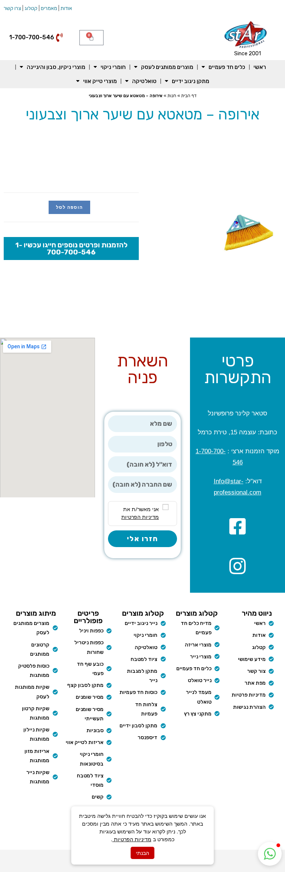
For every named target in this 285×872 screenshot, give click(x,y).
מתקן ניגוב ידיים (190, 81)
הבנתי (142, 852)
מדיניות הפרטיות (131, 839)
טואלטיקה (144, 81)
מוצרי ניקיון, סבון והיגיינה (56, 67)
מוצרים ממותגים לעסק (167, 67)
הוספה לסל (69, 207)
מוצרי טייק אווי (100, 81)
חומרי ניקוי (113, 67)
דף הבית (189, 95)
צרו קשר (12, 8)
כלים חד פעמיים (227, 67)
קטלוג (30, 8)
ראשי (259, 67)
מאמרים (49, 8)
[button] (270, 854)
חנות (171, 95)
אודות (66, 8)
